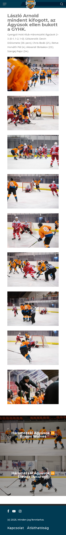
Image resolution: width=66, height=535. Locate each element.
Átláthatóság (37, 528)
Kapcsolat (14, 528)
